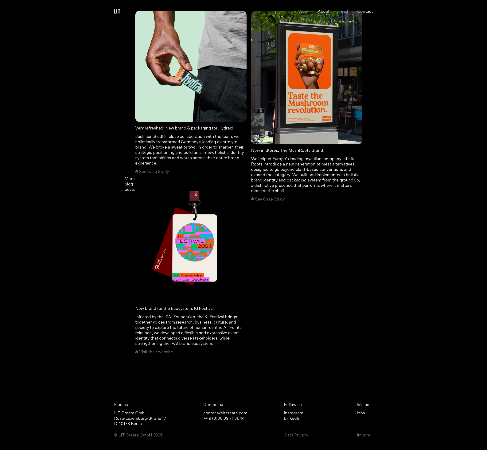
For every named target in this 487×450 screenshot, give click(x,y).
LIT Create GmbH (131, 413)
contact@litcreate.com (225, 413)
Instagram (293, 413)
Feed (343, 11)
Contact (365, 11)
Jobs (360, 413)
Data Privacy (296, 435)
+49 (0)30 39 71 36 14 (224, 418)
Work (303, 11)
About (323, 11)
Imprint (364, 435)
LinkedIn (292, 418)
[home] (118, 11)
